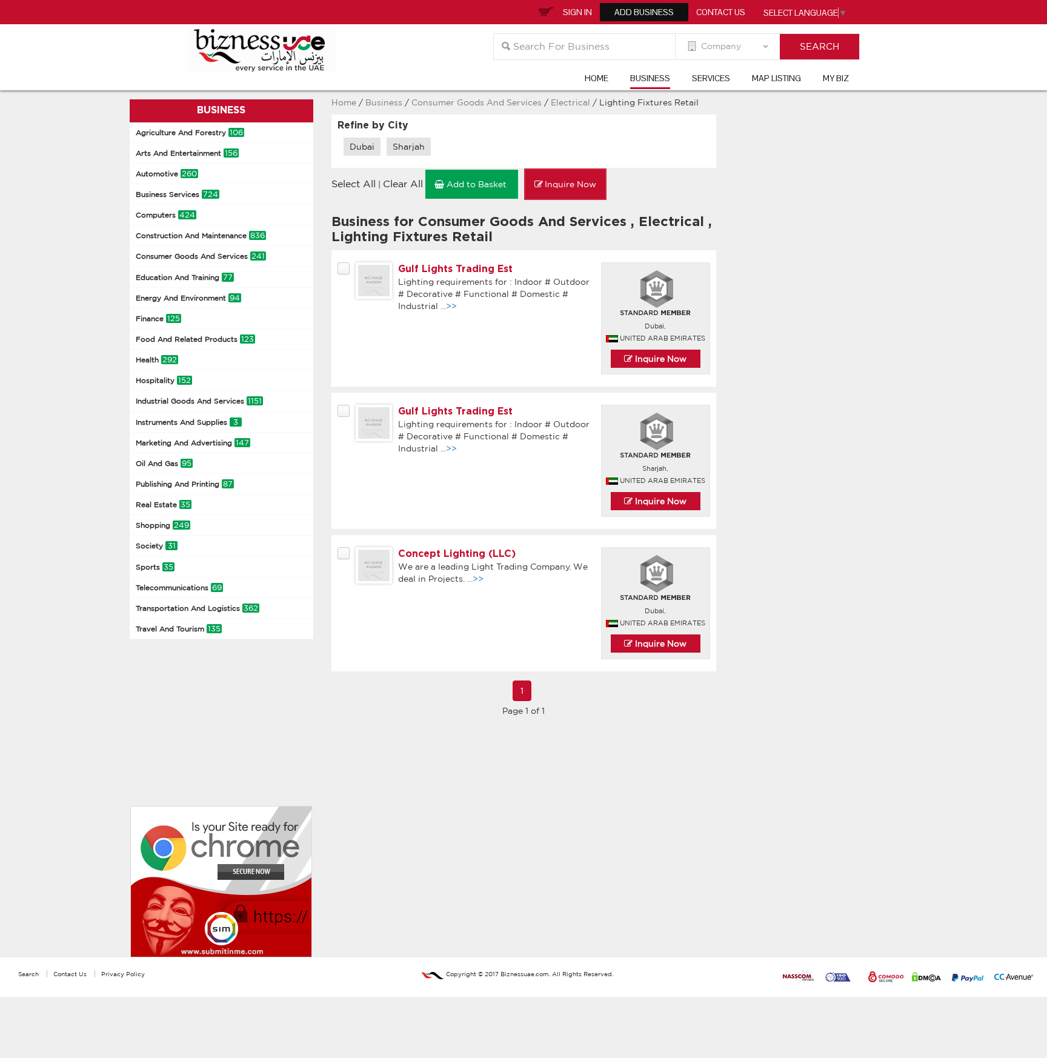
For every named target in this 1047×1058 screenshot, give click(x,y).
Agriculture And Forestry (189, 132)
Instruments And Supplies (187, 422)
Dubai (362, 146)
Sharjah (409, 146)
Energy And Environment (188, 297)
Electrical (572, 102)
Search (28, 973)
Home (596, 78)
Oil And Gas (163, 463)
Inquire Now (659, 359)
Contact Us (720, 12)
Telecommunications (179, 587)
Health (156, 359)
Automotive (166, 173)
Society (156, 545)
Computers (165, 214)
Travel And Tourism (178, 628)
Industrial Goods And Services (199, 400)
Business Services (177, 194)
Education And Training (184, 277)
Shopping (162, 525)
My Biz (836, 78)
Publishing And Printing (184, 483)
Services (711, 78)
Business (650, 78)
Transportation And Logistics (197, 608)
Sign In (577, 12)
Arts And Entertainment (187, 153)
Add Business (644, 12)
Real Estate (163, 504)
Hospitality (163, 380)
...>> (448, 306)
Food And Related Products (195, 339)
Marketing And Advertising (192, 442)
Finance (158, 318)
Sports (154, 566)
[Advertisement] (220, 721)
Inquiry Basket (544, 11)
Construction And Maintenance (200, 235)
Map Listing (776, 78)
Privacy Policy (123, 973)
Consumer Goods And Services (200, 256)
